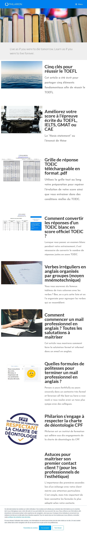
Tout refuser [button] (58, 528)
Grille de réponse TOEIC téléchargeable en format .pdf (62, 166)
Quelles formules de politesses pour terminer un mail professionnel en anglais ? (64, 372)
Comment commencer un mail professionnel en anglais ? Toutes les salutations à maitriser (64, 325)
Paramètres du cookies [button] (30, 528)
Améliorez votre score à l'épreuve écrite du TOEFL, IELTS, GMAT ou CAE (61, 120)
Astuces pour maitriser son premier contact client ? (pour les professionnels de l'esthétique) (62, 465)
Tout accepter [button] (45, 528)
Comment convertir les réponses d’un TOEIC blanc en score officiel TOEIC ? (64, 227)
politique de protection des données (19, 517)
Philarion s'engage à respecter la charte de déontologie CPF (64, 421)
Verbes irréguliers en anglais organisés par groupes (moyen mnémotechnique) (65, 273)
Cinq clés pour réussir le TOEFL (61, 69)
